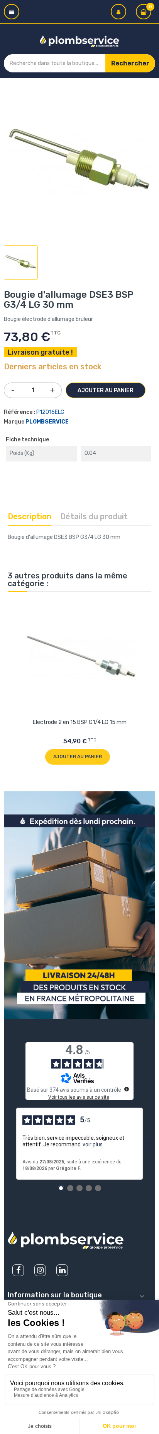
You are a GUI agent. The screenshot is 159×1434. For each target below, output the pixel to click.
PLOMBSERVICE (47, 422)
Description (29, 516)
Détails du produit (94, 516)
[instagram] (40, 1270)
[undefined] (126, 1089)
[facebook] (18, 1270)
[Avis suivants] (149, 1143)
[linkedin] (62, 1270)
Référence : (19, 412)
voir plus (93, 1144)
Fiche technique (27, 439)
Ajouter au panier (106, 390)
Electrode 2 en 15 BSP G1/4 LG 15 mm (80, 722)
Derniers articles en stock (52, 367)
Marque (14, 422)
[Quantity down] (12, 387)
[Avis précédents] (10, 1143)
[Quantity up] (52, 388)
